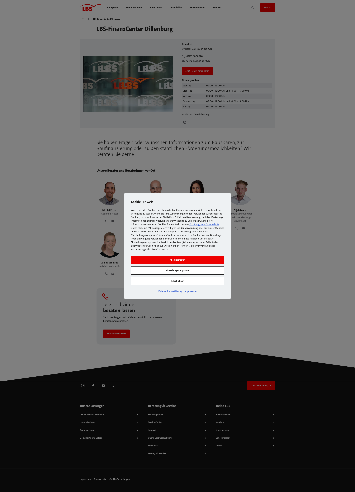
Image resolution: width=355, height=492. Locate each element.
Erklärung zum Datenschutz (204, 224)
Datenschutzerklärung (170, 291)
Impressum (190, 291)
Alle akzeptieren (177, 259)
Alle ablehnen (177, 280)
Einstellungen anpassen (177, 270)
